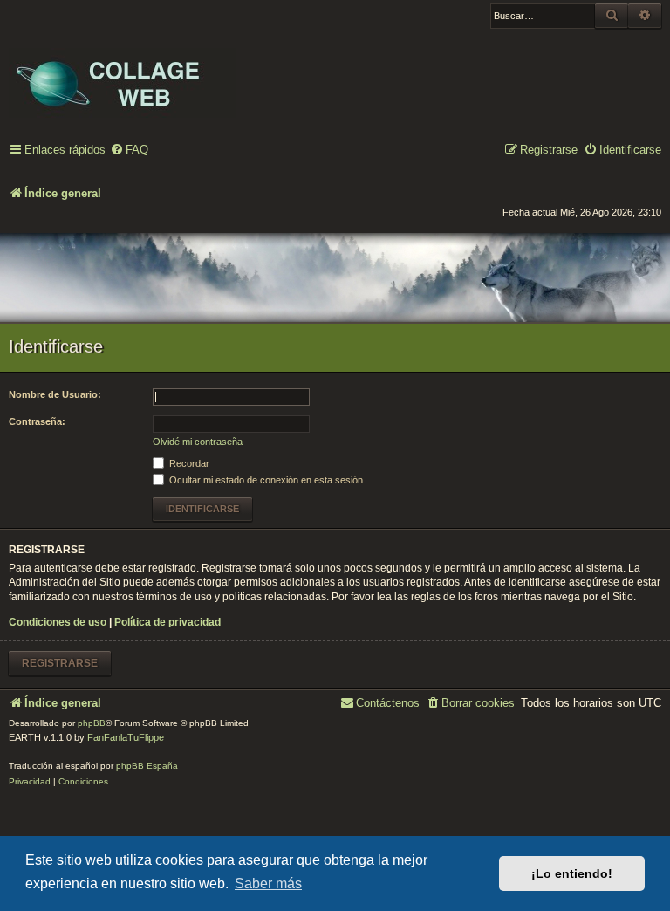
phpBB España (147, 766)
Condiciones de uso (57, 622)
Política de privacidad (167, 622)
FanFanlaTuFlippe (125, 737)
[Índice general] (122, 71)
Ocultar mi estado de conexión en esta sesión (265, 480)
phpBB (92, 723)
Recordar (188, 463)
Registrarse (60, 663)
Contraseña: (37, 421)
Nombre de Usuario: (55, 394)
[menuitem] (129, 150)
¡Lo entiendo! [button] (571, 873)
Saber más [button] (268, 883)
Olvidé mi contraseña (198, 441)
